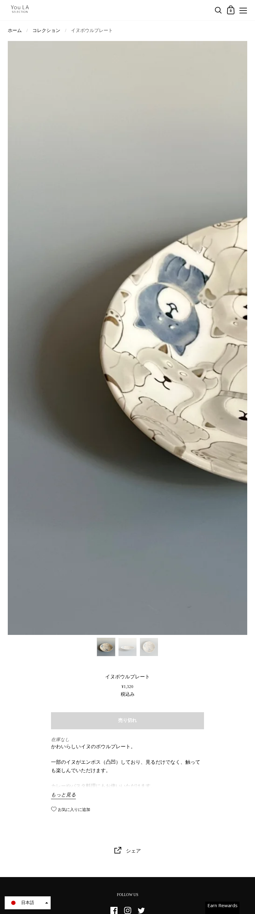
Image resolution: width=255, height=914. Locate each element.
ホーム (15, 30)
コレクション (46, 30)
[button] (28, 902)
